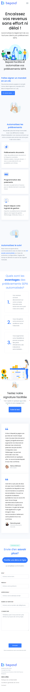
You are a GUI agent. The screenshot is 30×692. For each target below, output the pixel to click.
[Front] (7, 3)
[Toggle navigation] (27, 3)
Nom (3, 573)
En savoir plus (7, 93)
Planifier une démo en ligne (15, 560)
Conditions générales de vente (10, 682)
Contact (3, 685)
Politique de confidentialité (9, 680)
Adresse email (5, 592)
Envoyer (15, 645)
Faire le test (15, 409)
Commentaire (5, 611)
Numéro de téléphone (7, 601)
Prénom (3, 582)
